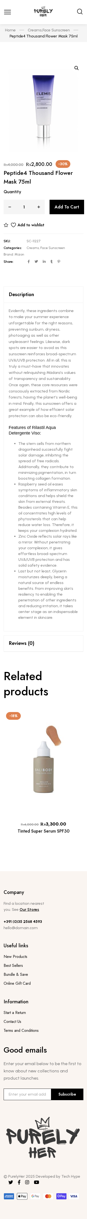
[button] (76, 68)
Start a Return (15, 1012)
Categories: (13, 248)
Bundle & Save (16, 974)
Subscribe (67, 1094)
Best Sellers (13, 965)
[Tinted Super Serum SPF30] (43, 763)
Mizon (19, 254)
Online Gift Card (17, 983)
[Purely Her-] (43, 12)
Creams (33, 248)
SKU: (7, 241)
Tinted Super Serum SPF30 (44, 831)
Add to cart (67, 207)
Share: (9, 262)
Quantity (12, 191)
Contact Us (12, 1021)
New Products (15, 956)
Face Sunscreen (52, 248)
